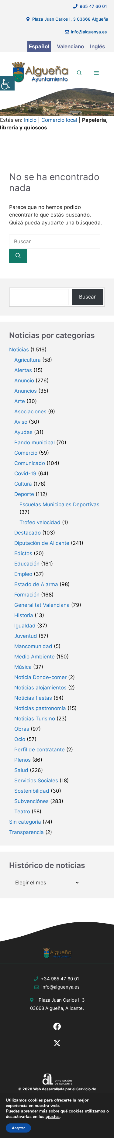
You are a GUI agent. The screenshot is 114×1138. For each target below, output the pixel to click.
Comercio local (59, 120)
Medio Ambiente (34, 657)
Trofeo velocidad (39, 522)
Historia (23, 615)
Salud (21, 770)
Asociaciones (30, 411)
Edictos (23, 553)
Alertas (23, 370)
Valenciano (70, 46)
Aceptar (18, 1128)
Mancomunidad (33, 646)
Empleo (23, 574)
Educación (27, 564)
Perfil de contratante (39, 750)
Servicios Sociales (36, 780)
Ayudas (23, 432)
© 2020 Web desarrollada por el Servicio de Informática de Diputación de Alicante (57, 1092)
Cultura (23, 484)
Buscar (87, 297)
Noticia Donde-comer (40, 677)
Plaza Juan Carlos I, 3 (62, 1000)
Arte (19, 401)
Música (23, 667)
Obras (21, 729)
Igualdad (25, 626)
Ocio (19, 739)
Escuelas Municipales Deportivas (59, 504)
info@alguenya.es (89, 31)
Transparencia (26, 832)
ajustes (53, 1116)
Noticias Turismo (34, 719)
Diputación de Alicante (41, 543)
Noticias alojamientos (40, 688)
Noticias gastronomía (40, 708)
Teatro (22, 811)
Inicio (30, 120)
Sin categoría (25, 822)
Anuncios (25, 391)
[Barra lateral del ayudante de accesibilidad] (7, 83)
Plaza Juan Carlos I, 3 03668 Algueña (70, 19)
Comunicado (29, 463)
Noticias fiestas (33, 698)
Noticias (19, 350)
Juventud (25, 636)
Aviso (20, 422)
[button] (79, 73)
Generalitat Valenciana (42, 605)
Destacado (27, 533)
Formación (27, 595)
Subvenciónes (31, 801)
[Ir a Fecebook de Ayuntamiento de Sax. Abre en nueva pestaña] (57, 1026)
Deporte (24, 494)
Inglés (97, 46)
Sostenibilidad (31, 791)
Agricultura (27, 360)
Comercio (25, 453)
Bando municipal (34, 442)
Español (39, 46)
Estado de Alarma (36, 584)
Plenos (22, 760)
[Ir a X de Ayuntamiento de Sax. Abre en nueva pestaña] (57, 1043)
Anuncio (24, 381)
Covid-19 (25, 473)
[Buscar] (18, 256)
